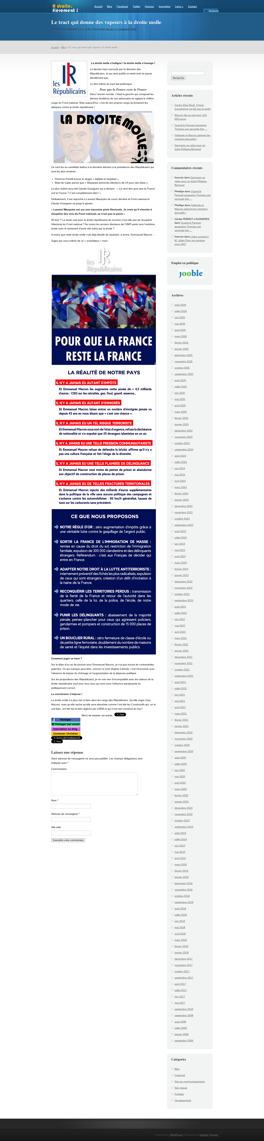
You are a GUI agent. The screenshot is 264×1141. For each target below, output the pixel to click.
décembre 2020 (184, 732)
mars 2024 (181, 487)
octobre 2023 (182, 518)
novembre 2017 (184, 965)
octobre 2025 (182, 367)
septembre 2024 (184, 449)
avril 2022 (180, 631)
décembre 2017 (184, 958)
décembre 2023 (184, 506)
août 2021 (180, 682)
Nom (54, 800)
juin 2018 (180, 921)
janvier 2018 (182, 952)
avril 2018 (180, 933)
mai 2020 (180, 776)
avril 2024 (180, 481)
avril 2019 (180, 858)
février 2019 (181, 870)
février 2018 (181, 946)
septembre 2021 (184, 675)
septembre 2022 (184, 600)
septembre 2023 (184, 525)
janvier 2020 (182, 801)
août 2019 (180, 833)
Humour (149, 6)
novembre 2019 (184, 814)
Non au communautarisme (190, 1081)
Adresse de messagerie (65, 813)
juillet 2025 (181, 386)
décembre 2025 (184, 355)
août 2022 (180, 606)
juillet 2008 (181, 1028)
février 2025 (181, 418)
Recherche (213, 11)
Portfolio (179, 1094)
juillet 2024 (181, 462)
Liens (179, 6)
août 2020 (180, 757)
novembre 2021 (184, 663)
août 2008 (180, 1021)
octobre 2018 (182, 896)
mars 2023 (181, 562)
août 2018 (180, 908)
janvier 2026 (182, 348)
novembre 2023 (184, 512)
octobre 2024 (182, 443)
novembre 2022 (184, 587)
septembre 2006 (184, 1040)
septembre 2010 (184, 1009)
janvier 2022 (182, 650)
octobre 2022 (182, 594)
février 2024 (181, 493)
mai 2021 (180, 701)
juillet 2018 (181, 914)
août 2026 (180, 304)
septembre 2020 (184, 751)
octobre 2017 (182, 971)
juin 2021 (180, 694)
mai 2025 (180, 399)
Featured (180, 1075)
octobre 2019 (182, 820)
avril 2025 (180, 405)
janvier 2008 (182, 1034)
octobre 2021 (182, 669)
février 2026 (181, 342)
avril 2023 (180, 556)
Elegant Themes (209, 1134)
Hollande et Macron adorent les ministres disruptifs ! (191, 209)
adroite (72, 29)
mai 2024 (180, 474)
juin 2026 (180, 317)
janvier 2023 (182, 575)
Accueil (98, 6)
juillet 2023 (181, 537)
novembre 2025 (184, 361)
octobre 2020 (182, 745)
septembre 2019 (184, 826)
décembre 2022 (184, 581)
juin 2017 (180, 996)
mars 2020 (181, 789)
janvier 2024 (182, 499)
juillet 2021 (181, 688)
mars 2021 (181, 713)
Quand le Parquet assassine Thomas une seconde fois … (193, 195)
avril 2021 (180, 707)
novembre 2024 (184, 436)
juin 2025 (180, 392)
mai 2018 (180, 927)
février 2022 (181, 644)
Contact (192, 6)
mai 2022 (180, 625)
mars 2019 (181, 864)
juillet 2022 (181, 613)
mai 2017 (180, 1002)
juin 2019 (180, 845)
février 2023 (181, 569)
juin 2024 (180, 468)
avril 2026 (180, 330)
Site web (56, 827)
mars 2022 (181, 638)
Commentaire (59, 768)
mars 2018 (181, 940)
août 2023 (180, 531)
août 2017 (180, 984)
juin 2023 (180, 543)
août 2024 (180, 455)
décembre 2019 (184, 807)
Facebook (122, 6)
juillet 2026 (181, 311)
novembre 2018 (184, 889)
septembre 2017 (184, 977)
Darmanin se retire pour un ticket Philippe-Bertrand (191, 181)
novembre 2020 (184, 738)
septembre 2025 (184, 374)
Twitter (136, 6)
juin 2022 (180, 619)
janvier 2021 (182, 726)
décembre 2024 (184, 430)
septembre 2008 (184, 1015)
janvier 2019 (182, 877)
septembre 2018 (184, 902)
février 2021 (181, 719)
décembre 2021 (184, 657)
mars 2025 (181, 411)
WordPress (176, 1134)
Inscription (164, 6)
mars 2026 (181, 336)
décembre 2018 (184, 883)
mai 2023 (180, 550)
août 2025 (180, 380)
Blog (109, 6)
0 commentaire (126, 29)
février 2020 (181, 795)
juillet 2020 (181, 763)
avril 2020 (180, 782)
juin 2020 (180, 770)
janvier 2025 (182, 424)
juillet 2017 (181, 990)
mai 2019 (180, 851)
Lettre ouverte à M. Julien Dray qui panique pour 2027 (192, 240)
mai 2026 (180, 323)
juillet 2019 (181, 839)
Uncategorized (183, 1100)
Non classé (181, 1087)
